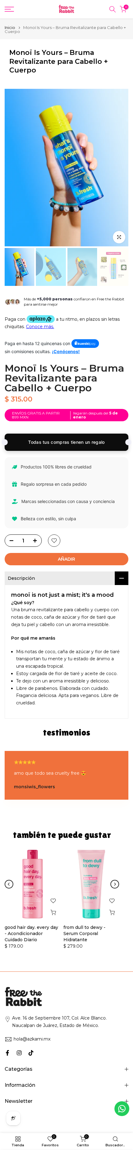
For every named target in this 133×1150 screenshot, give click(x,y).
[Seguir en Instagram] (19, 1053)
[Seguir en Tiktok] (31, 1053)
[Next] (114, 884)
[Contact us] (121, 1108)
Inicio (10, 28)
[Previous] (9, 884)
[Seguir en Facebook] (7, 1053)
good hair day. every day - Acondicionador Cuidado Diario (31, 933)
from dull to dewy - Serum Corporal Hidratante (84, 933)
